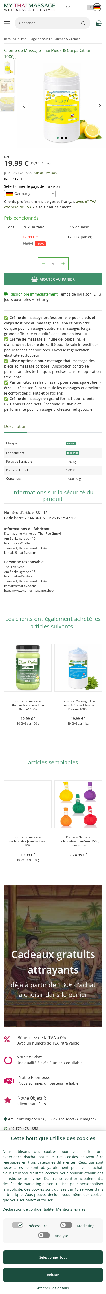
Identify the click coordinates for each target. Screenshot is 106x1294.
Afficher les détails (53, 1288)
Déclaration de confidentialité (28, 1209)
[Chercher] (85, 23)
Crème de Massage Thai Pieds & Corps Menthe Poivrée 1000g (78, 704)
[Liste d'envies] (68, 7)
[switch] (17, 1225)
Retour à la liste (15, 39)
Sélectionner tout (53, 1257)
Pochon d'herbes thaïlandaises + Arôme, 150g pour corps (78, 840)
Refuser (53, 1274)
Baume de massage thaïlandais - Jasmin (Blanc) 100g (28, 840)
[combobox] (30, 193)
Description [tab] (15, 426)
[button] (91, 7)
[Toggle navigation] (7, 23)
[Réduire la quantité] (43, 264)
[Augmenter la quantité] (63, 264)
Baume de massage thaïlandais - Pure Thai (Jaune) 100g (28, 704)
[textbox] (29, 193)
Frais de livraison (44, 173)
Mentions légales (70, 1209)
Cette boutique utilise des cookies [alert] (53, 1138)
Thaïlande (72, 452)
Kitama (71, 443)
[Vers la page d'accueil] (30, 7)
